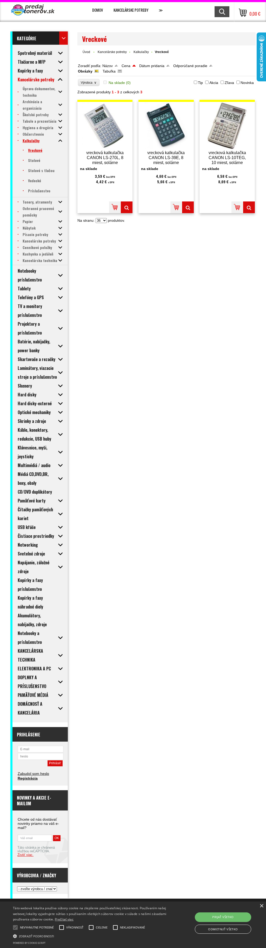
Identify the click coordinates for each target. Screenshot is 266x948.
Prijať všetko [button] (223, 917)
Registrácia (28, 778)
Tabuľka (109, 71)
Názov (107, 66)
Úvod (86, 52)
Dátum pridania (151, 66)
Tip (200, 83)
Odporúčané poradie (190, 66)
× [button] (261, 906)
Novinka (247, 83)
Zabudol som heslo (33, 774)
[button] (91, 935)
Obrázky (85, 71)
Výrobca (89, 82)
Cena (126, 66)
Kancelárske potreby (131, 10)
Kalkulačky (141, 52)
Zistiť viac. (25, 855)
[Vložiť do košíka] (115, 207)
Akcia (213, 83)
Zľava (229, 83)
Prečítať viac (64, 919)
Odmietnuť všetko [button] (223, 929)
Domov (97, 10)
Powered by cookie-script (29, 943)
